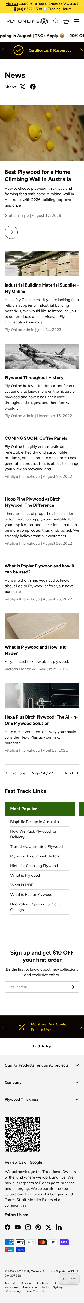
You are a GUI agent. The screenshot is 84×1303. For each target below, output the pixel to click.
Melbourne (11, 1287)
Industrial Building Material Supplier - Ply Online (42, 288)
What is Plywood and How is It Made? (35, 650)
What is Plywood (25, 875)
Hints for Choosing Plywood (34, 865)
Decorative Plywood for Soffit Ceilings (35, 907)
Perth (45, 1287)
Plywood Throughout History (34, 377)
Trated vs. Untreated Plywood (36, 846)
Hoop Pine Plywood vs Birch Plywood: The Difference (33, 502)
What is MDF (21, 884)
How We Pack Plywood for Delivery (33, 834)
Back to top (42, 1046)
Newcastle (30, 1287)
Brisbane (26, 1283)
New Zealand (35, 1291)
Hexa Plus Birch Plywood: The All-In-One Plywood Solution (41, 720)
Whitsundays (13, 1291)
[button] (66, 21)
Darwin (58, 1283)
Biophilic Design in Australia (34, 821)
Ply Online (32, 1271)
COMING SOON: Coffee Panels (36, 438)
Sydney (58, 1287)
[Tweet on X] (23, 87)
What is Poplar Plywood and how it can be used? (40, 569)
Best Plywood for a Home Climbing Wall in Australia (38, 175)
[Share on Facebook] (33, 87)
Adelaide (10, 1283)
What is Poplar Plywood (31, 894)
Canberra (43, 1283)
